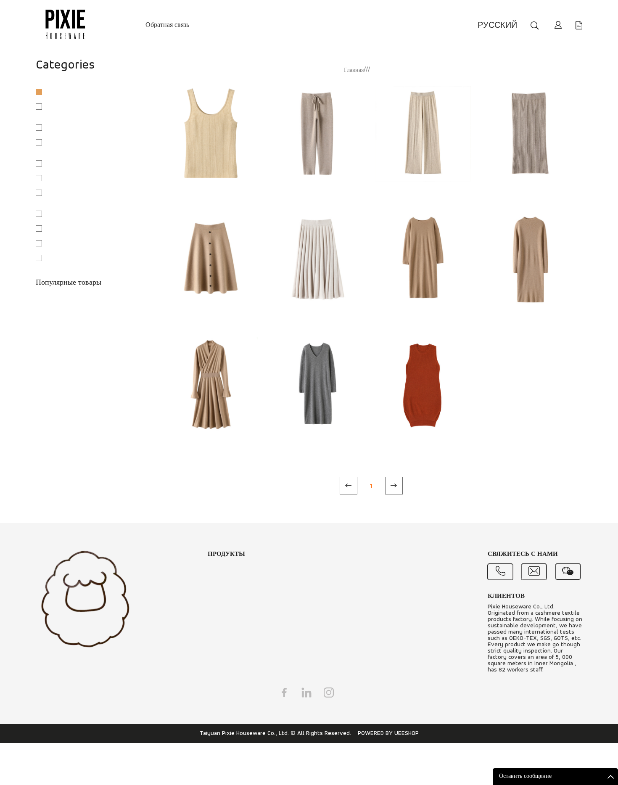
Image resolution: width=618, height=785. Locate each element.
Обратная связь (167, 25)
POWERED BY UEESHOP (388, 733)
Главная (354, 70)
